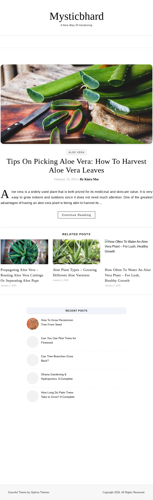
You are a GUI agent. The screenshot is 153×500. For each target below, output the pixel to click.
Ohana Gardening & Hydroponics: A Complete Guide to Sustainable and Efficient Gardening (57, 377)
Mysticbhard (76, 16)
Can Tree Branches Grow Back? (57, 358)
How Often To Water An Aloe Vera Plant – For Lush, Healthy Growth (128, 275)
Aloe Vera (76, 152)
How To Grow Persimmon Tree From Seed (57, 322)
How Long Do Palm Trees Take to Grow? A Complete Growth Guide (58, 395)
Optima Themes (40, 492)
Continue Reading (76, 215)
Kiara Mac (91, 179)
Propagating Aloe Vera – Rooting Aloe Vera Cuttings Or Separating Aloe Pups (22, 275)
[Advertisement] (76, 441)
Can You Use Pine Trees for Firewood (58, 340)
